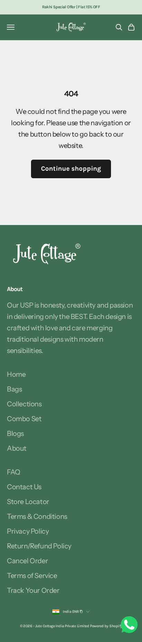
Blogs (15, 433)
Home (16, 374)
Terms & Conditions (37, 516)
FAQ (13, 472)
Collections (24, 404)
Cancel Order (27, 561)
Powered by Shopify (106, 626)
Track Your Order (33, 590)
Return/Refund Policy (39, 546)
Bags (14, 389)
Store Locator (28, 501)
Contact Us (24, 487)
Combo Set (24, 419)
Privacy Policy (28, 531)
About (17, 448)
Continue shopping (71, 168)
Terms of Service (32, 575)
